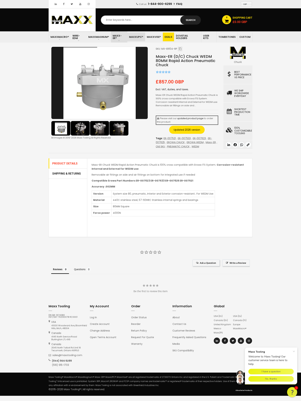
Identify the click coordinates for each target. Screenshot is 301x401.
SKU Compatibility (183, 350)
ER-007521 (170, 138)
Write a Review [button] (238, 262)
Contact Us (179, 324)
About (176, 317)
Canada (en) (221, 320)
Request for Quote (142, 337)
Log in (93, 317)
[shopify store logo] (72, 19)
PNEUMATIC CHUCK (178, 146)
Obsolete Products (244, 390)
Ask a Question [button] (208, 262)
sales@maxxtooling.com (67, 355)
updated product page (190, 118)
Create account (100, 324)
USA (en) (218, 316)
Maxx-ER (211, 142)
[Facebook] (63, 4)
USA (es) (237, 316)
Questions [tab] (80, 269)
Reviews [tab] (57, 269)
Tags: (159, 138)
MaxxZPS (218, 332)
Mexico (217, 328)
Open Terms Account (103, 337)
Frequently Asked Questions (189, 337)
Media (176, 344)
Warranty (136, 344)
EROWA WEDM (195, 142)
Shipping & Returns (66, 173)
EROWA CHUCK (176, 142)
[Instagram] (89, 4)
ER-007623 (199, 138)
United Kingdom (222, 324)
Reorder (136, 324)
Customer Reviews (183, 330)
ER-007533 (184, 138)
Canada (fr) (239, 320)
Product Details (65, 163)
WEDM (195, 146)
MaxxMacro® (239, 328)
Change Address (100, 330)
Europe (236, 324)
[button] (292, 392)
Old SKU (160, 146)
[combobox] (150, 20)
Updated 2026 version (187, 130)
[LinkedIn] (56, 4)
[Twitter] (72, 4)
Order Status (139, 317)
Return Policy (139, 330)
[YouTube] (80, 4)
